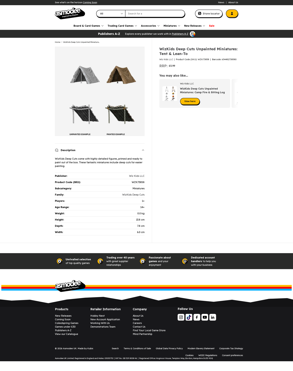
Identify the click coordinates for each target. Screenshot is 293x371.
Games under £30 (65, 326)
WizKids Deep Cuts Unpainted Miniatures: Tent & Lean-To (81, 42)
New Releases (193, 25)
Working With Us (100, 323)
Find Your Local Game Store (149, 330)
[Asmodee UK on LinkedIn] (212, 317)
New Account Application (105, 319)
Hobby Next (97, 315)
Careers (137, 323)
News (221, 2)
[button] (234, 93)
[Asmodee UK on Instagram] (181, 317)
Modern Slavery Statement (201, 348)
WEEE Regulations (207, 355)
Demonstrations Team (102, 326)
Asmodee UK (70, 348)
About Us (233, 2)
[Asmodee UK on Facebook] (197, 317)
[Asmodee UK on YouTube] (204, 317)
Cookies (189, 355)
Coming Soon (90, 2)
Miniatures (170, 25)
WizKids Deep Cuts (133, 194)
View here (189, 101)
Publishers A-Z (180, 33)
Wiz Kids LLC (166, 59)
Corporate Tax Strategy (231, 348)
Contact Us (139, 326)
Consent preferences (232, 355)
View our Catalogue (66, 334)
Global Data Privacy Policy (169, 348)
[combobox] (140, 13)
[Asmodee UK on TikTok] (189, 317)
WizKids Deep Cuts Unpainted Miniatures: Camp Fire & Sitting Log (202, 90)
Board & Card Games (87, 25)
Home (57, 42)
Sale (211, 25)
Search (115, 348)
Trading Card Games (121, 25)
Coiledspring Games (66, 323)
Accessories (148, 25)
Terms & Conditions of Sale (137, 348)
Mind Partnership (142, 334)
